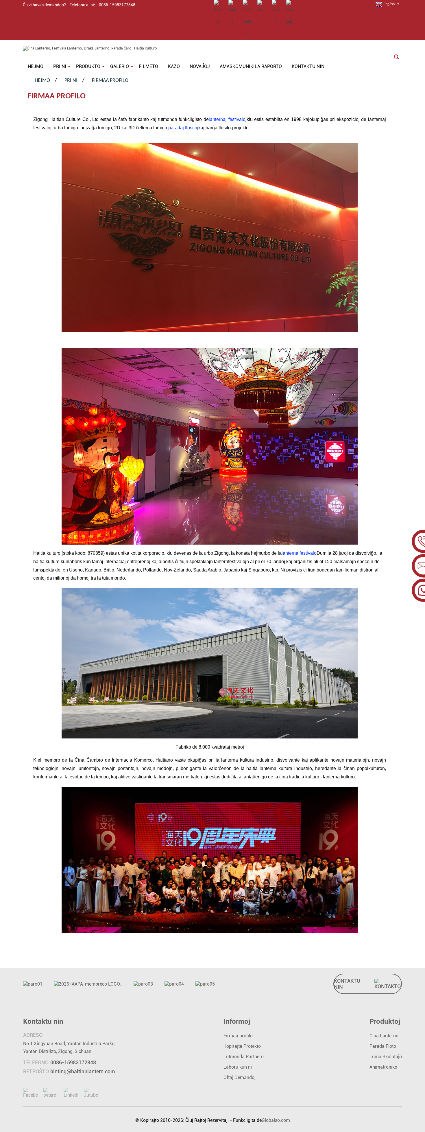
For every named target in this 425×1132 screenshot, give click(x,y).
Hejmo (42, 80)
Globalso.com (276, 1120)
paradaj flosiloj (183, 127)
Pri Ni (70, 80)
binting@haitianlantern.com (82, 1071)
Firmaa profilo (110, 80)
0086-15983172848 (73, 1062)
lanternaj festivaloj (228, 119)
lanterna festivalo (299, 553)
